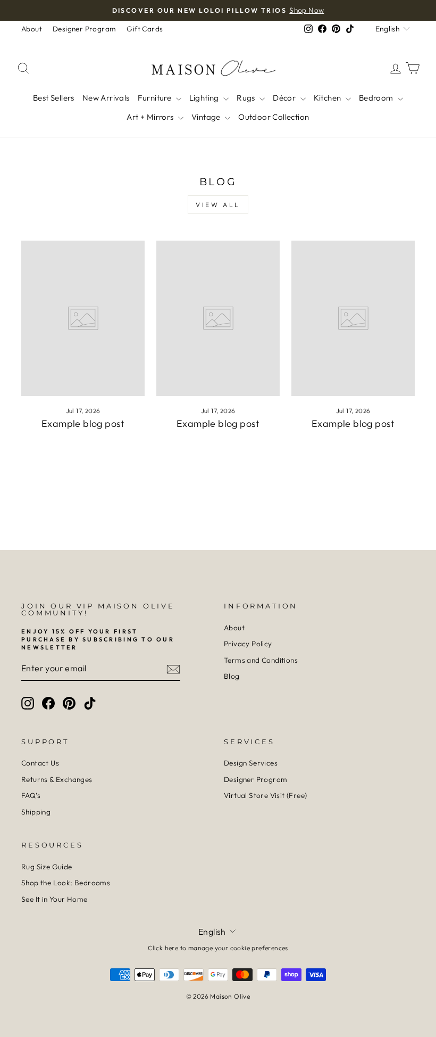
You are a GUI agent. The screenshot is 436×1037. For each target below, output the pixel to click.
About (31, 29)
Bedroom (377, 98)
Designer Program (84, 29)
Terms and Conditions (261, 660)
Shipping (36, 812)
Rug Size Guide (46, 866)
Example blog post (82, 423)
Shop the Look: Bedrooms (65, 882)
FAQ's (30, 795)
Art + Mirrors (151, 117)
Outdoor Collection (273, 117)
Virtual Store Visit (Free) (265, 795)
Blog (232, 676)
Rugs (247, 98)
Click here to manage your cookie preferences (218, 948)
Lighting (205, 98)
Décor (285, 98)
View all (218, 205)
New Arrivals (106, 98)
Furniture (155, 98)
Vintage (206, 117)
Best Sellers (53, 98)
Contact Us (40, 763)
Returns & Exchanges (57, 779)
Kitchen (328, 98)
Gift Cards (145, 29)
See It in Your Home (54, 899)
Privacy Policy (248, 643)
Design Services (251, 763)
